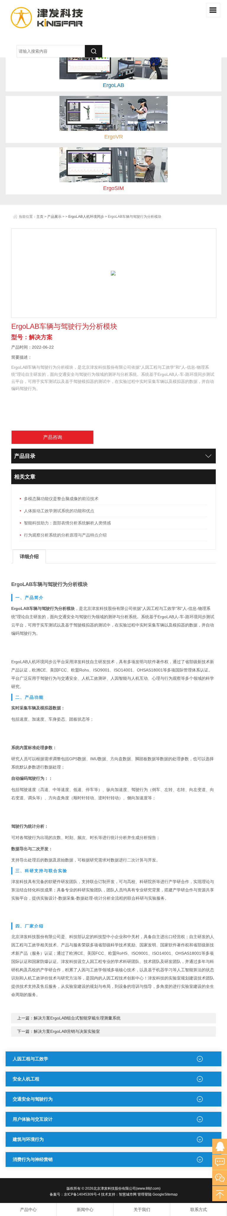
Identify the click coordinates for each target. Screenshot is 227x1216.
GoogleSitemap (165, 1194)
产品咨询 (52, 437)
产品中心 (28, 1209)
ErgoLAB (113, 85)
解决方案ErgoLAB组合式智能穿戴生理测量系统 (77, 1018)
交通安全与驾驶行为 (33, 1098)
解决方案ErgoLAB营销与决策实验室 (67, 1031)
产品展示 (54, 217)
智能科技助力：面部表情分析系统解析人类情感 (67, 523)
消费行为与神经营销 (33, 1159)
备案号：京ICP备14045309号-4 (75, 1194)
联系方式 (198, 1209)
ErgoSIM (113, 188)
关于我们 (142, 1209)
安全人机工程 (26, 1078)
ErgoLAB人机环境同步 (86, 217)
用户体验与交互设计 (33, 1119)
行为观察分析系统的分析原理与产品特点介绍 (65, 535)
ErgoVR (113, 137)
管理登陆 (144, 1194)
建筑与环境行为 (28, 1139)
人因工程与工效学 (30, 1058)
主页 (39, 217)
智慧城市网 (128, 1194)
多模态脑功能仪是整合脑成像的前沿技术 (61, 498)
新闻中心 (85, 1209)
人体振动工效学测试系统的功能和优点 (59, 510)
